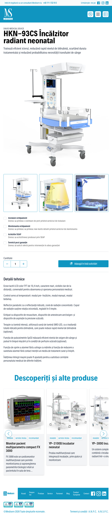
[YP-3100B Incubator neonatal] (67, 411)
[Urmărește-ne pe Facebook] (98, 3)
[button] (8, 433)
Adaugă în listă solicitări (85, 263)
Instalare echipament (17, 218)
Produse (41, 493)
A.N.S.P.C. (103, 511)
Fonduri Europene (76, 493)
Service (50, 493)
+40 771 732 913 (50, 3)
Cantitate (8, 258)
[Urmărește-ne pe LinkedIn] (107, 2)
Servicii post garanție (17, 242)
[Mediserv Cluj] (9, 493)
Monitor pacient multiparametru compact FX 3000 (23, 447)
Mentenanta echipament (19, 226)
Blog (68, 493)
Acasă (23, 493)
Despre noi (31, 493)
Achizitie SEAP (14, 234)
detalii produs (24, 427)
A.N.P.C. (93, 511)
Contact (86, 493)
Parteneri (59, 493)
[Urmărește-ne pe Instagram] (103, 2)
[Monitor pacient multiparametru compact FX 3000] (24, 411)
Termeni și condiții (78, 511)
